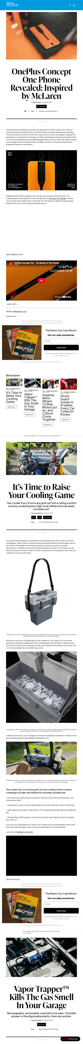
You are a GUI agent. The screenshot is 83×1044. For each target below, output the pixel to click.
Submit (58, 533)
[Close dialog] (79, 497)
